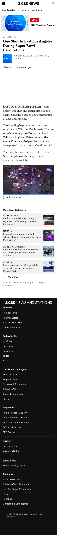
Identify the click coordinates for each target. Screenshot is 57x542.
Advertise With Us (12, 389)
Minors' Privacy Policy (14, 465)
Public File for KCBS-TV (15, 413)
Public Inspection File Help (16, 422)
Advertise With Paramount (16, 484)
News (24, 10)
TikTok (6, 356)
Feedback (8, 499)
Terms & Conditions (13, 394)
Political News (10, 313)
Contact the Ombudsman (15, 504)
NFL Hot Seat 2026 (12, 323)
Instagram (8, 351)
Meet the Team (10, 374)
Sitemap (7, 399)
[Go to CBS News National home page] (28, 3)
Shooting (13, 277)
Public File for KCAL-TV (15, 417)
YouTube (7, 341)
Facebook (8, 346)
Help (5, 494)
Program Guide (10, 379)
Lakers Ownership (12, 327)
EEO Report (9, 432)
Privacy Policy (10, 446)
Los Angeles (8, 10)
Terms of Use (9, 461)
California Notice (11, 451)
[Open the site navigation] (10, 3)
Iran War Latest (10, 318)
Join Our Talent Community (17, 489)
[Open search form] (53, 3)
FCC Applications (12, 427)
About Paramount (12, 479)
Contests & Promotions (14, 384)
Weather (36, 10)
